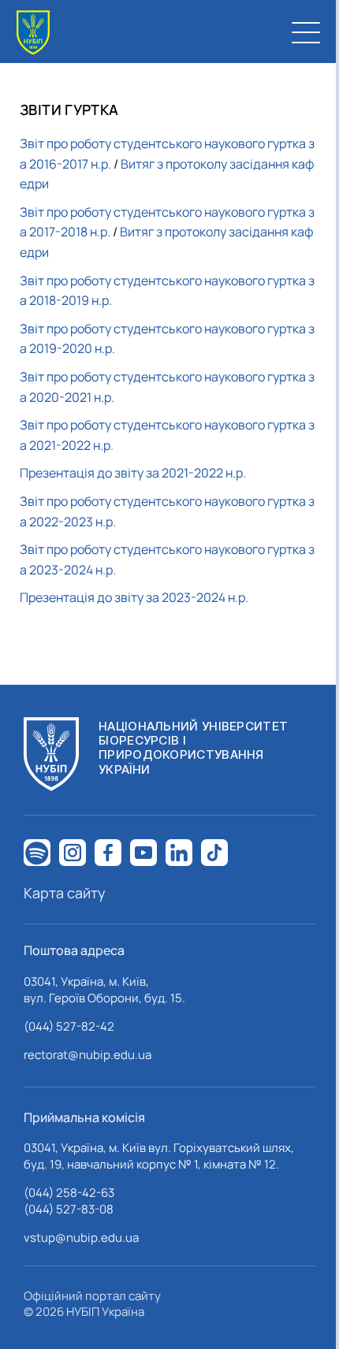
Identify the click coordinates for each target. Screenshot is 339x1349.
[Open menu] (306, 32)
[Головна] (33, 32)
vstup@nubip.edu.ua (81, 1237)
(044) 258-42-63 (69, 1192)
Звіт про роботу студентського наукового (142, 212)
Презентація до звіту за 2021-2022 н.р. (133, 472)
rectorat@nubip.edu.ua (87, 1054)
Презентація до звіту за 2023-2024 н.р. (134, 597)
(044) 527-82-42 (69, 1026)
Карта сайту (65, 893)
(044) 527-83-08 (69, 1209)
